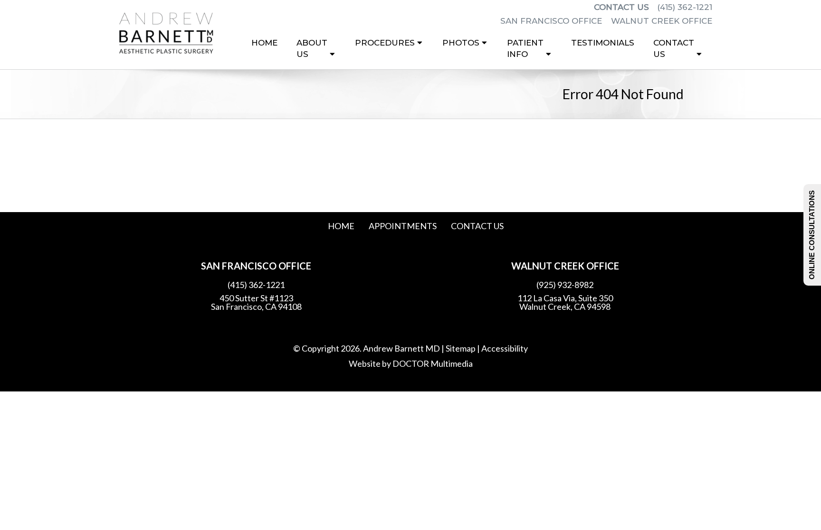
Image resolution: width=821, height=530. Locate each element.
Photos (460, 42)
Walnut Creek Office (661, 21)
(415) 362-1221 (684, 7)
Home (264, 42)
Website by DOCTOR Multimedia (411, 363)
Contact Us (621, 7)
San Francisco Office (552, 21)
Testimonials (602, 42)
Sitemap (461, 348)
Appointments (403, 226)
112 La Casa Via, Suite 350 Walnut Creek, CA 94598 (565, 302)
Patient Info (525, 48)
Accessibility (504, 348)
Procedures (385, 42)
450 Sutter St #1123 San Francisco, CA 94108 (256, 302)
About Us (311, 48)
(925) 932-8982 (564, 284)
